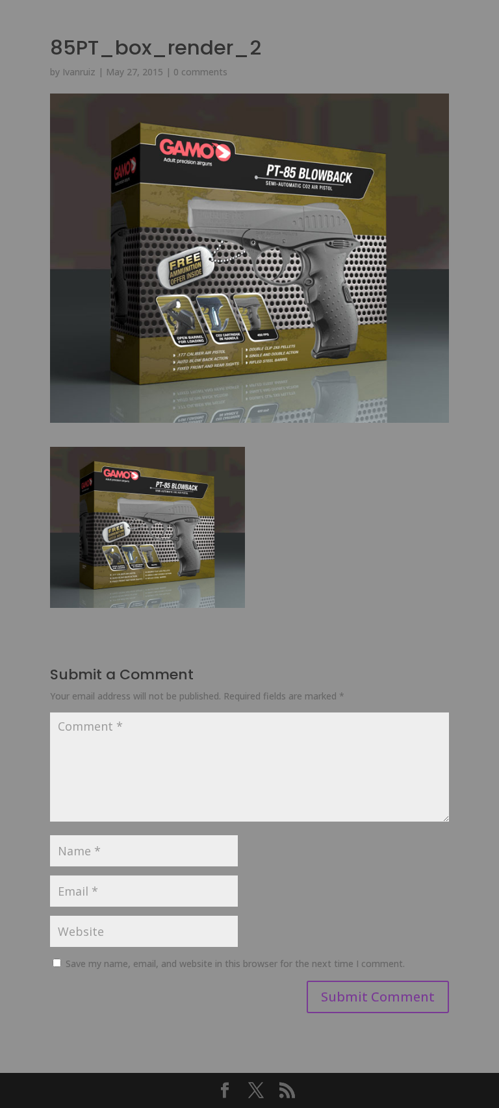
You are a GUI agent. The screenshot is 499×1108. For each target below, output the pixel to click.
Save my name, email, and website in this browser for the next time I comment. (235, 963)
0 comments (200, 72)
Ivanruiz (79, 72)
